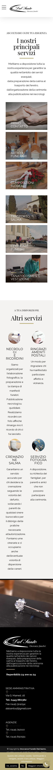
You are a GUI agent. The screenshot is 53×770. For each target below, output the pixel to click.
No (22, 766)
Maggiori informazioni (38, 766)
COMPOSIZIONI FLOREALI (22, 184)
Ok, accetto (12, 766)
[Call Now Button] (46, 764)
